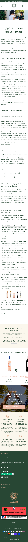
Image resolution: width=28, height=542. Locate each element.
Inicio (6, 24)
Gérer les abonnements (14, 539)
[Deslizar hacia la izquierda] (2, 1)
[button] (22, 6)
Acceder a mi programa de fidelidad (14, 407)
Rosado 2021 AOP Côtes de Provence (14, 241)
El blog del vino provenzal (15, 24)
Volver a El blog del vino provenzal (15, 319)
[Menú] (2, 6)
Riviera (10, 375)
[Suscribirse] (25, 337)
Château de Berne (9, 537)
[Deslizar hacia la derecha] (26, 1)
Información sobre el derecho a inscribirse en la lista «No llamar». (14, 342)
